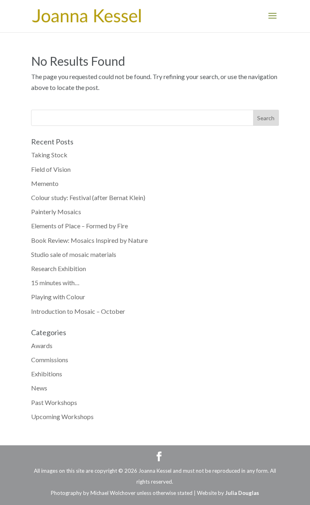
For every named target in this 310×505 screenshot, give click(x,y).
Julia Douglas (242, 493)
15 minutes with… (55, 282)
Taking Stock (49, 155)
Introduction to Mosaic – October (78, 311)
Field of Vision (51, 169)
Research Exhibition (58, 268)
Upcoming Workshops (62, 416)
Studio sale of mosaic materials (73, 254)
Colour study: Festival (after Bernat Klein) (88, 197)
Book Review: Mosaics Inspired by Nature (89, 240)
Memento (45, 183)
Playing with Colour (58, 296)
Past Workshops (54, 402)
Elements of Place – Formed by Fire (79, 226)
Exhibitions (46, 374)
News (39, 388)
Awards (41, 345)
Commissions (49, 359)
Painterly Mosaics (56, 211)
